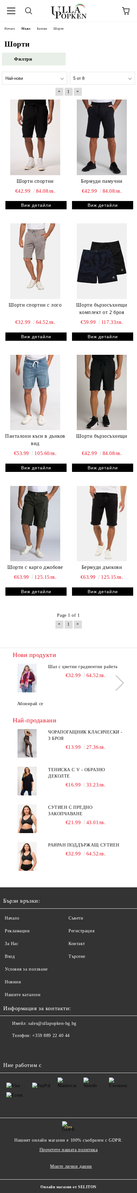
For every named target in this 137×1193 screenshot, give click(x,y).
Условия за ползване (26, 969)
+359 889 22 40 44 (51, 1035)
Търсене (76, 956)
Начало (12, 918)
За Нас (11, 943)
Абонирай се (30, 703)
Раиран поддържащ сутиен (83, 845)
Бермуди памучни (101, 181)
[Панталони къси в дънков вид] (35, 392)
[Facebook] (11, 1048)
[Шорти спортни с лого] (35, 261)
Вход (10, 956)
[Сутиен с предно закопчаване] (27, 818)
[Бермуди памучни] (101, 137)
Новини (13, 982)
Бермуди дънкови (102, 567)
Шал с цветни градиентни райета (83, 666)
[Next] (116, 683)
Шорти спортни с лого (35, 305)
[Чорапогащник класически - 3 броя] (27, 743)
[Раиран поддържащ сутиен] (27, 856)
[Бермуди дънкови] (101, 523)
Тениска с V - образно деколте (76, 773)
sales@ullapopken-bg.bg (52, 1023)
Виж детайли (36, 205)
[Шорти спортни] (35, 137)
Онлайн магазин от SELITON (68, 1187)
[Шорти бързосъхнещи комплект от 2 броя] (101, 261)
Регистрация (81, 930)
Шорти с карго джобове (35, 567)
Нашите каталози (22, 994)
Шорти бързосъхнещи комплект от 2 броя (101, 308)
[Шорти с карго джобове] (35, 523)
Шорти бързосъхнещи (101, 436)
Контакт (76, 943)
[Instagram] (25, 1048)
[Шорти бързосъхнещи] (101, 392)
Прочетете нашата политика (69, 1149)
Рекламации (17, 930)
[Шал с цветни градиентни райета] (27, 678)
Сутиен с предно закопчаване (70, 810)
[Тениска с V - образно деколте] (27, 781)
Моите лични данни (71, 1166)
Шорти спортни (35, 181)
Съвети (75, 918)
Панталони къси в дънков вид (35, 439)
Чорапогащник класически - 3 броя (85, 735)
